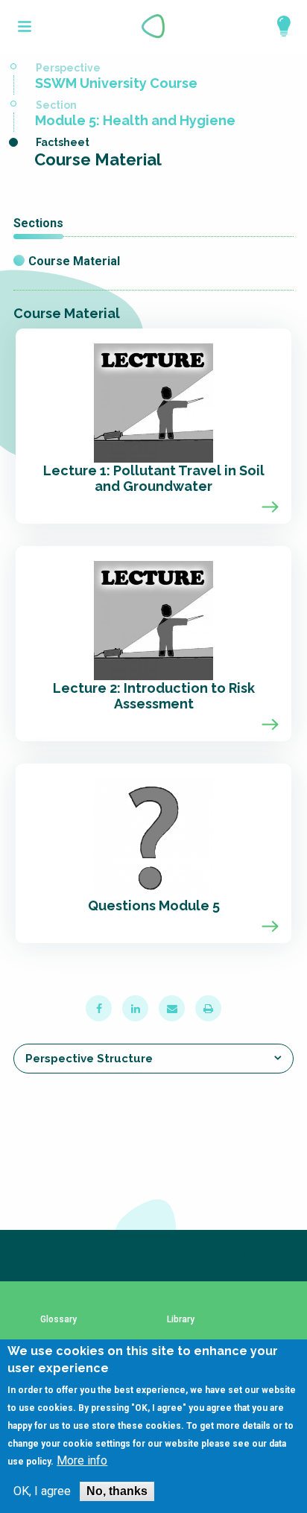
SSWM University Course (116, 83)
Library (180, 1320)
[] (25, 26)
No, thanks (117, 1491)
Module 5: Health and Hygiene (135, 120)
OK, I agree (42, 1491)
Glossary (58, 1320)
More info (82, 1461)
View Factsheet (153, 426)
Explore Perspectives (277, 26)
